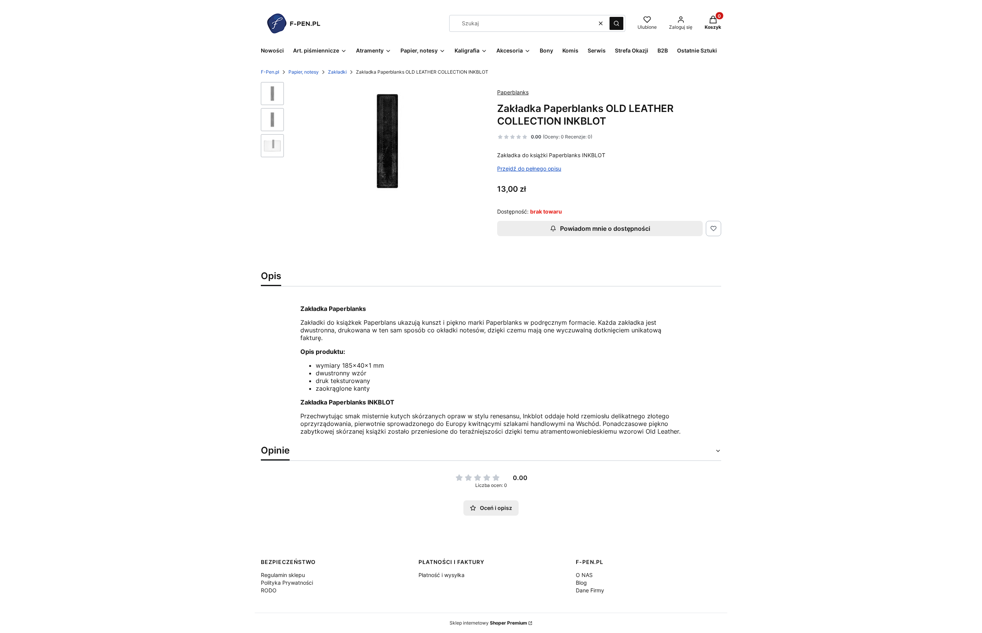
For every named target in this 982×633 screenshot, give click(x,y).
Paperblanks (513, 92)
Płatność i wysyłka (442, 575)
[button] (616, 23)
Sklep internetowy (488, 623)
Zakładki (337, 72)
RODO (269, 590)
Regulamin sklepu (283, 575)
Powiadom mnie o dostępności (605, 228)
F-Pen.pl (270, 72)
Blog (581, 582)
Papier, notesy (303, 72)
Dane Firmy (590, 590)
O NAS (584, 575)
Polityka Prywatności (287, 582)
